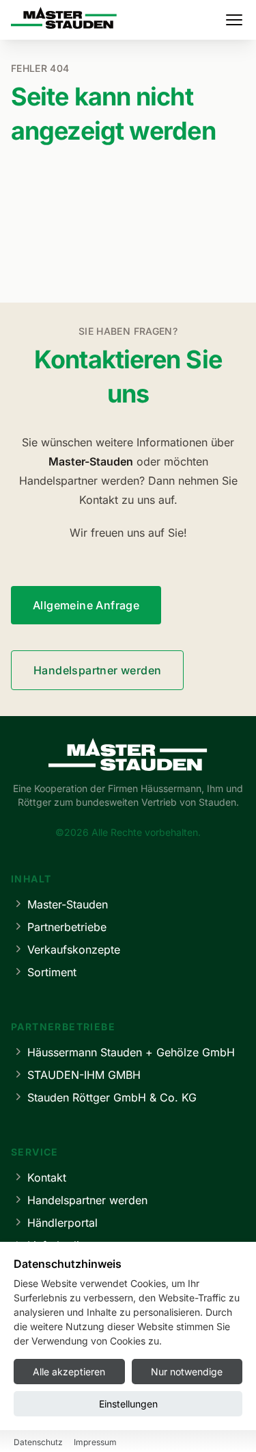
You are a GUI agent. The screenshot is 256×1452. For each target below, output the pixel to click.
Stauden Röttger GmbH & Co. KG (112, 1097)
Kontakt (46, 1177)
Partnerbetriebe (66, 927)
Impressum (95, 1442)
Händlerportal (62, 1223)
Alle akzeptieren (69, 1371)
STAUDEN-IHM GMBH (84, 1075)
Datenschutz (38, 1442)
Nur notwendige (187, 1371)
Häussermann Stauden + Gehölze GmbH (131, 1052)
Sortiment (51, 972)
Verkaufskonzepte (73, 949)
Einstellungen (128, 1404)
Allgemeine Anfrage (86, 605)
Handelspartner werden (97, 670)
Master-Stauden (67, 904)
